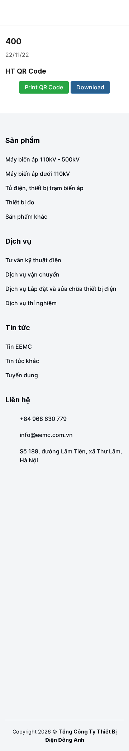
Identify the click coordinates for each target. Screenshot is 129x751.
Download (90, 87)
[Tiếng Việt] (113, 12)
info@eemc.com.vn (46, 434)
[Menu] (10, 13)
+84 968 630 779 (43, 418)
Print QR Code (44, 87)
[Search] (121, 12)
